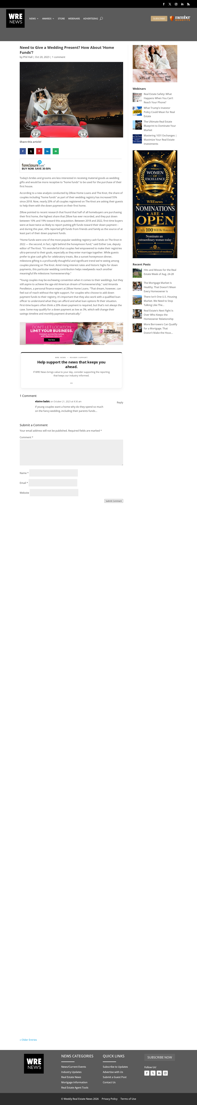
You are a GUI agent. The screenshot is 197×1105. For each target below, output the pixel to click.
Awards (46, 18)
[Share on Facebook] (23, 151)
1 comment (58, 57)
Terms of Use (128, 1099)
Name (24, 473)
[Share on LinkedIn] (47, 151)
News (32, 18)
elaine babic (42, 401)
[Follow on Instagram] (176, 4)
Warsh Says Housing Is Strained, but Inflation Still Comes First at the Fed (70, 937)
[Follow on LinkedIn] (182, 4)
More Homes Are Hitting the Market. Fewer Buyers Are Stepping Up (69, 669)
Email (24, 483)
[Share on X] (31, 151)
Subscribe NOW (159, 1057)
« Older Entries (28, 1039)
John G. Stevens (35, 672)
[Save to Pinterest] (39, 151)
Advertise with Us (113, 1072)
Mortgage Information (74, 1082)
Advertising (90, 18)
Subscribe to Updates (115, 1066)
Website (24, 492)
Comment (26, 437)
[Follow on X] (169, 4)
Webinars (74, 18)
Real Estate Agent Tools (74, 1087)
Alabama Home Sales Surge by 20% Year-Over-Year (66, 584)
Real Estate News (71, 1077)
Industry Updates (71, 1072)
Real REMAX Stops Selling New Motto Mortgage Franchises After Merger (63, 850)
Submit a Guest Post (115, 1077)
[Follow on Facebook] (163, 4)
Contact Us (109, 1082)
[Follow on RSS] (188, 4)
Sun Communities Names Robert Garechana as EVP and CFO (69, 763)
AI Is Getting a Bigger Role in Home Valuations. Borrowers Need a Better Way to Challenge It (62, 1024)
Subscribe (159, 18)
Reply (120, 402)
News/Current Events (73, 1066)
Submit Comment (114, 501)
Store (61, 18)
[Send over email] (56, 151)
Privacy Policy (109, 1099)
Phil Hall (27, 57)
